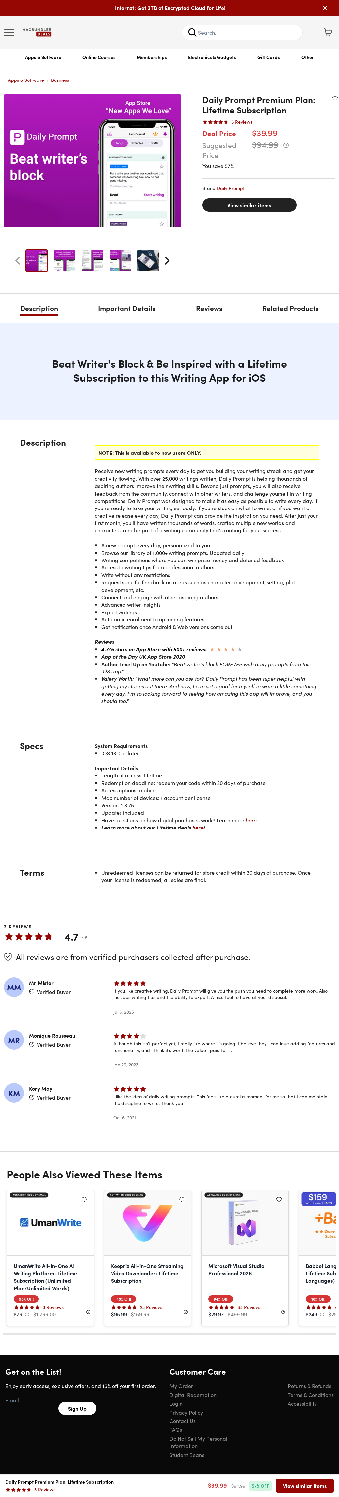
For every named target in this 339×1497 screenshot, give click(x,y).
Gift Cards (268, 57)
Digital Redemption (193, 1394)
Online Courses (99, 57)
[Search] (192, 32)
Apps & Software (43, 57)
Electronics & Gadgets (212, 57)
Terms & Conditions (311, 1394)
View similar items (249, 205)
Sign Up (77, 1408)
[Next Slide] (167, 260)
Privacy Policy (186, 1412)
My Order (181, 1385)
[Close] (325, 8)
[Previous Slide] (17, 260)
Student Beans (187, 1454)
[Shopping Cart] (328, 32)
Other (307, 57)
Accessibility (302, 1403)
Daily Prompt (231, 188)
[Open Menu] (10, 32)
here (251, 820)
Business (60, 80)
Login (176, 1403)
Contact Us (183, 1420)
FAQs (176, 1429)
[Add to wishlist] (335, 98)
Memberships (152, 57)
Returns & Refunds (309, 1385)
